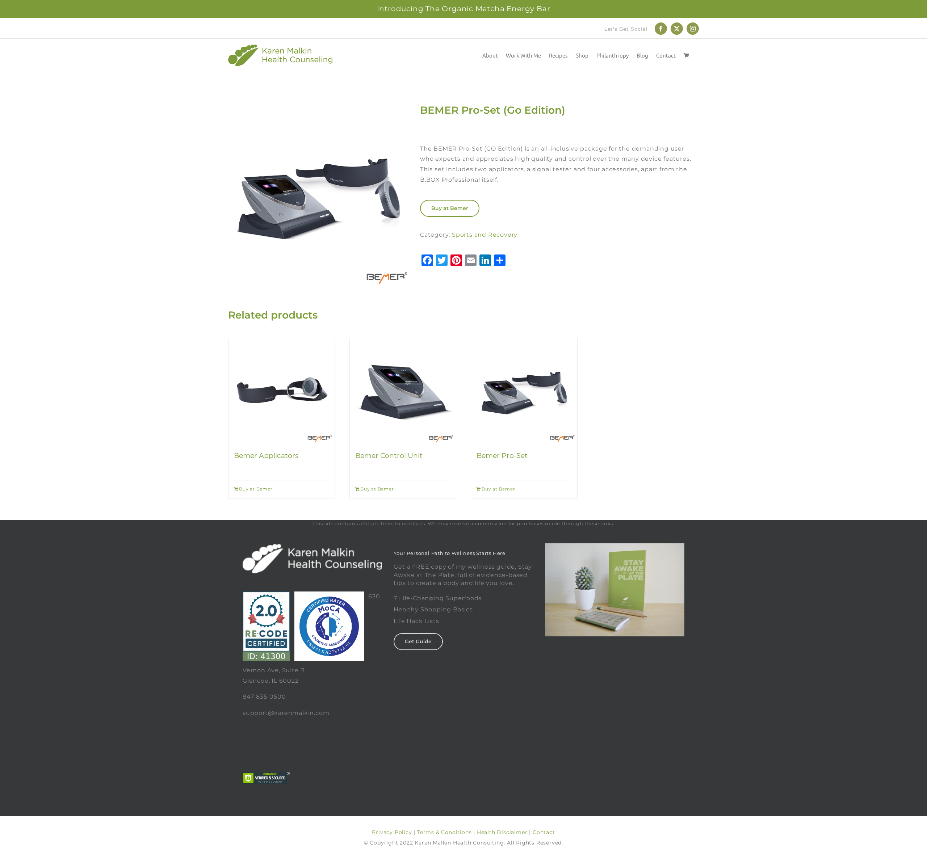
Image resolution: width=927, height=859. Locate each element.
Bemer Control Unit (389, 455)
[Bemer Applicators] (281, 391)
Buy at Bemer (449, 208)
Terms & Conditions (444, 832)
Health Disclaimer (502, 832)
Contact (544, 832)
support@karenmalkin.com (286, 712)
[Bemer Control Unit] (403, 391)
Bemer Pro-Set (502, 455)
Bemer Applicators (266, 455)
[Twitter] (267, 748)
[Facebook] (249, 748)
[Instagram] (285, 748)
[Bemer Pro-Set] (524, 391)
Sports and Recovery (484, 234)
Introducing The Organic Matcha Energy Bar (463, 8)
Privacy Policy (392, 832)
